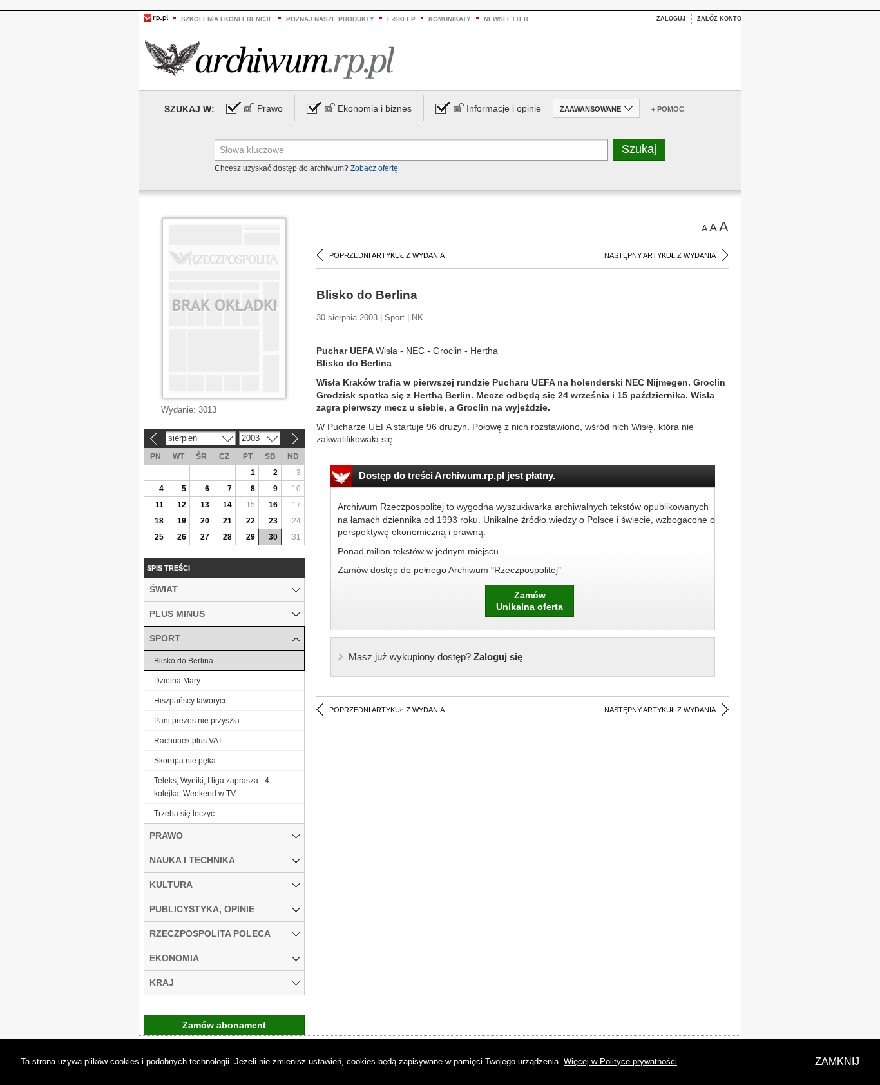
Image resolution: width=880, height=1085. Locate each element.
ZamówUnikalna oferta (529, 601)
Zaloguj (670, 18)
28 (227, 537)
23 (273, 520)
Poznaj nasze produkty (330, 19)
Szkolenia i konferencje (227, 19)
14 (227, 504)
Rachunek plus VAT (188, 740)
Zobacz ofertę (374, 168)
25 (159, 537)
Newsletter (506, 19)
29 (250, 537)
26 (181, 537)
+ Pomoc (667, 109)
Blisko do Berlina (183, 660)
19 (181, 520)
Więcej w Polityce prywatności (620, 1061)
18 (159, 520)
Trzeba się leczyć (184, 813)
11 (159, 504)
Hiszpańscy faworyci (189, 700)
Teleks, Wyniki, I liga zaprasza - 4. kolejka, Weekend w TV (212, 787)
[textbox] (411, 150)
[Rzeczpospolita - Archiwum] (269, 59)
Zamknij (837, 1061)
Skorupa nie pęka (185, 760)
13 (204, 504)
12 (181, 504)
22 (250, 520)
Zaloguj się (435, 656)
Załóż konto (719, 18)
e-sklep (401, 19)
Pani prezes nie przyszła (197, 720)
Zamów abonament (224, 1025)
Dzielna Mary (177, 680)
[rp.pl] (156, 17)
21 (227, 520)
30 (273, 537)
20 (204, 520)
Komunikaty (449, 19)
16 (273, 504)
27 (204, 537)
